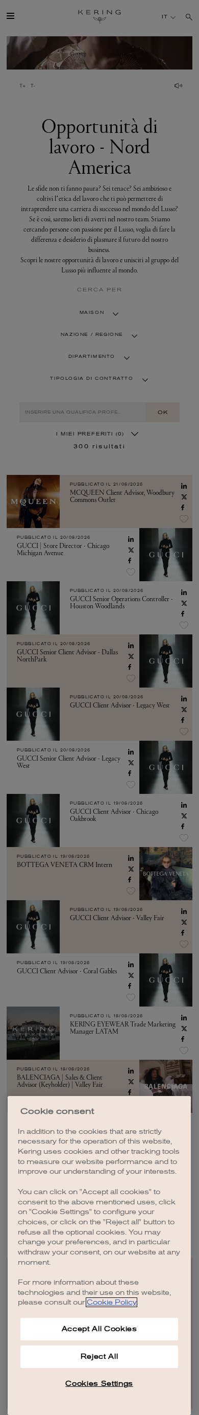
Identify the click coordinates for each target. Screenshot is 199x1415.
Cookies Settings (99, 1383)
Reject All (99, 1356)
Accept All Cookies (99, 1329)
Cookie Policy (111, 1302)
